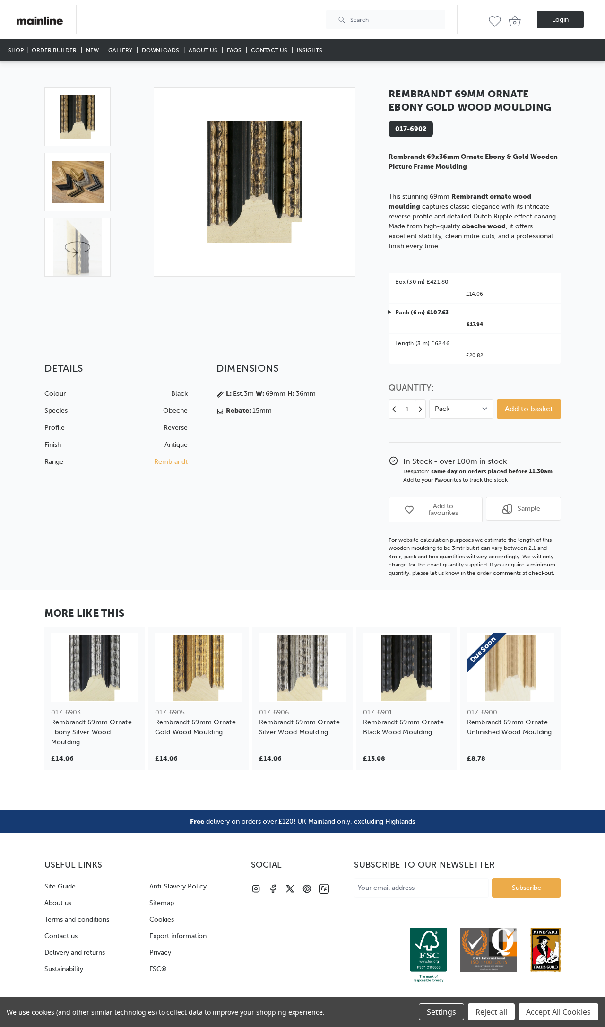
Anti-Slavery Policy (178, 886)
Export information (178, 936)
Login (560, 20)
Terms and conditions (76, 919)
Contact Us (270, 49)
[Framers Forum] (324, 889)
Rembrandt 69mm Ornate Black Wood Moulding (403, 727)
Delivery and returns (74, 953)
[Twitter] (290, 889)
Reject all (491, 1012)
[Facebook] (273, 889)
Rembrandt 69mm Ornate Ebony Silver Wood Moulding (91, 732)
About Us (204, 49)
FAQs (235, 49)
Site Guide (60, 886)
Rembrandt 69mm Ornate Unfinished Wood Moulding (509, 727)
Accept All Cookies (558, 1012)
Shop (16, 49)
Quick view (95, 689)
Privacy (160, 953)
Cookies (161, 919)
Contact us (61, 936)
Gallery (121, 49)
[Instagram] (256, 889)
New (93, 49)
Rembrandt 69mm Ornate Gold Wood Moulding (195, 727)
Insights (309, 49)
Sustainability (63, 969)
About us (57, 903)
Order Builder (55, 49)
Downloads (161, 49)
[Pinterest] (307, 889)
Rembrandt (171, 462)
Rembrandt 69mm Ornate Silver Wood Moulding (299, 727)
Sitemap (161, 903)
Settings (441, 1012)
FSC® (158, 969)
